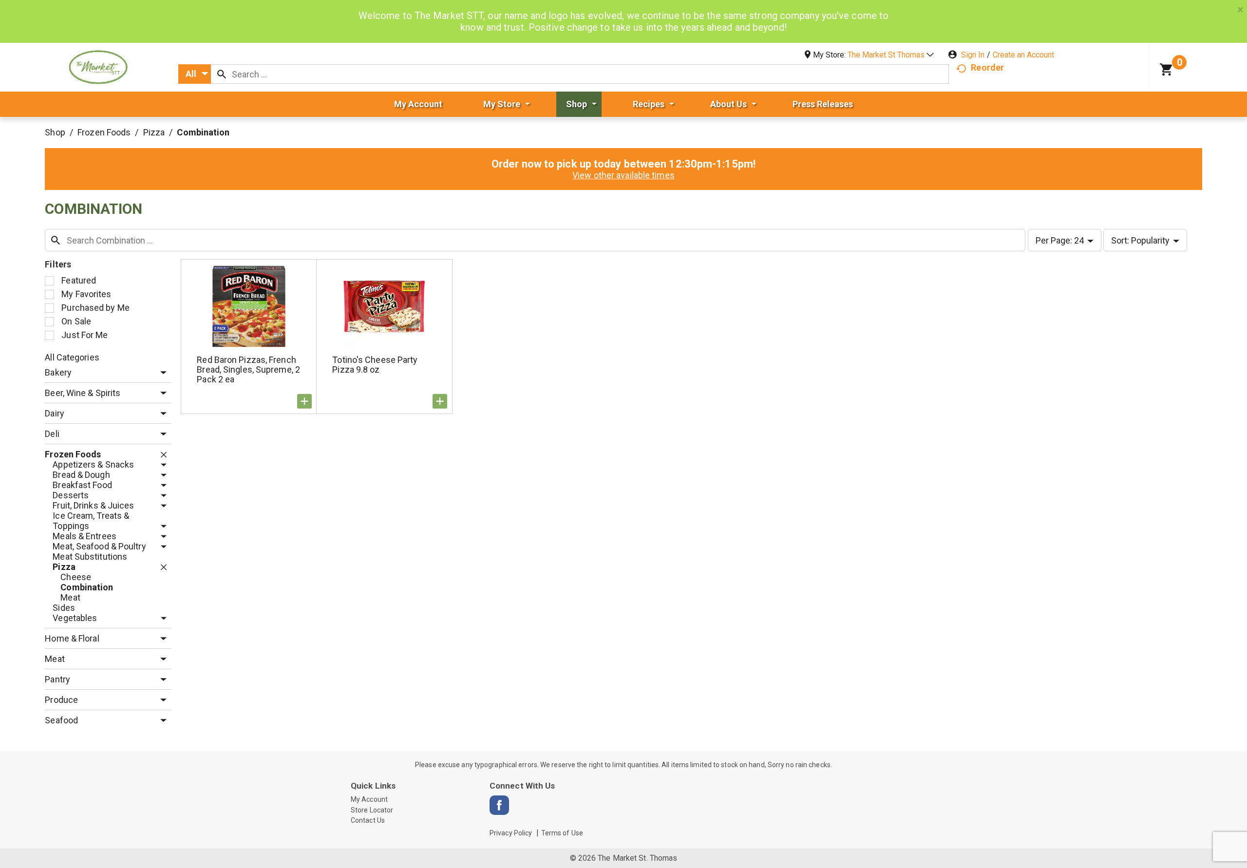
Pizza (154, 132)
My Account (369, 799)
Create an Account (1023, 54)
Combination (203, 132)
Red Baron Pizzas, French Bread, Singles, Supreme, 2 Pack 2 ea (248, 369)
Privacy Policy (511, 833)
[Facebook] (499, 805)
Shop (55, 132)
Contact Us (368, 820)
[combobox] (194, 74)
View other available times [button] (623, 175)
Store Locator (372, 810)
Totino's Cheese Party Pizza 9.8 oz (374, 365)
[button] (891, 54)
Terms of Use (562, 833)
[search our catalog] (221, 74)
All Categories (72, 357)
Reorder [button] (987, 67)
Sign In (972, 54)
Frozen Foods (104, 132)
